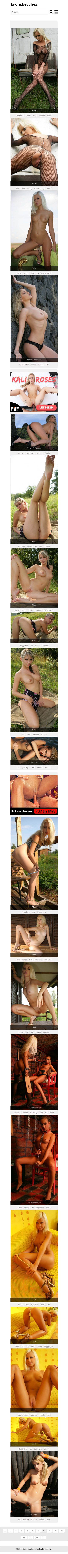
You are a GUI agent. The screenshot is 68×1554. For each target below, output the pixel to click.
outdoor (42, 116)
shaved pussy (39, 188)
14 (37, 1537)
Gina (34, 541)
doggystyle (24, 646)
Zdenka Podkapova (34, 360)
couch (17, 1346)
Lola (34, 268)
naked (19, 273)
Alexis (34, 111)
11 (62, 1531)
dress (29, 735)
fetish (52, 1113)
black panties (24, 365)
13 (30, 1537)
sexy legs (21, 546)
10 (55, 1531)
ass (40, 546)
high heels (30, 453)
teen (32, 273)
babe (34, 116)
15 (43, 1537)
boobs (49, 116)
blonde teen (41, 912)
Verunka (34, 762)
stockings (33, 1113)
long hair (19, 116)
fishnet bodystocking (24, 188)
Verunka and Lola (34, 1108)
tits (38, 273)
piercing (25, 767)
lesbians (17, 1113)
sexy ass (21, 453)
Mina (34, 907)
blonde (28, 116)
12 (24, 1537)
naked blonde (22, 960)
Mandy (34, 1514)
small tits (38, 960)
